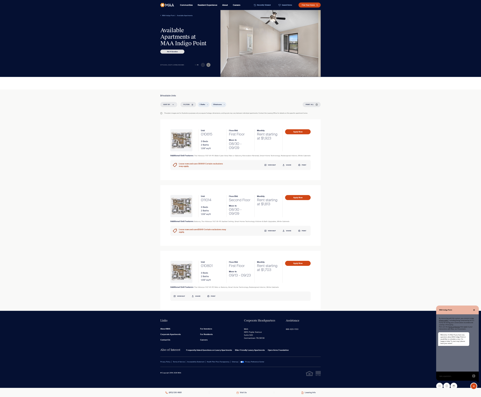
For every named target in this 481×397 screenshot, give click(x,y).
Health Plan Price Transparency (218, 362)
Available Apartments (185, 16)
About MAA (165, 329)
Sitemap (235, 362)
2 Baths (202, 104)
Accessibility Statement (195, 362)
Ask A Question (172, 52)
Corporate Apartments (170, 334)
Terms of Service (179, 362)
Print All (310, 104)
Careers (236, 5)
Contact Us (165, 340)
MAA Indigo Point (168, 16)
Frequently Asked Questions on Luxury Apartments (209, 350)
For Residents (206, 334)
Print (304, 165)
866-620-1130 (292, 329)
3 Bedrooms (217, 104)
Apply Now (298, 132)
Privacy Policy (165, 362)
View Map (272, 165)
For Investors (206, 329)
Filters (186, 104)
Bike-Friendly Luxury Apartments (250, 350)
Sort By (166, 104)
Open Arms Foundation (278, 350)
